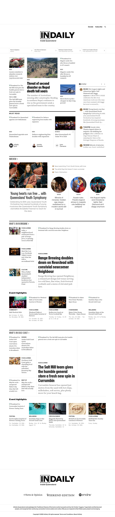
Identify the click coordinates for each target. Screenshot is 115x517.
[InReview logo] (85, 495)
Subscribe (98, 27)
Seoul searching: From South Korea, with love (70, 166)
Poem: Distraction (61, 172)
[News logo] (33, 495)
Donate (90, 27)
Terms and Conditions (66, 514)
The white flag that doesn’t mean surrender (69, 169)
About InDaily (78, 514)
